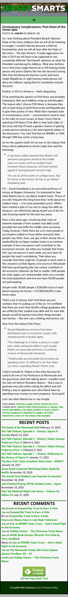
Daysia (5, 520)
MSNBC (39, 413)
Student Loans (24, 404)
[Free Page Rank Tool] (34, 578)
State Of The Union (25, 416)
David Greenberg (11, 410)
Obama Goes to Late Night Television (35, 520)
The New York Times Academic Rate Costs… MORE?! (32, 461)
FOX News (27, 410)
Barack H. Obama (48, 407)
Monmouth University (23, 413)
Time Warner (43, 416)
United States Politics (45, 404)
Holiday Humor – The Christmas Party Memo (36, 531)
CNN (61, 407)
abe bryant (7, 508)
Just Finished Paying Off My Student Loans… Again (31, 483)
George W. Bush (41, 410)
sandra (5, 557)
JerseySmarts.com (34, 8)
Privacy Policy (50, 587)
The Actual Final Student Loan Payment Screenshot (31, 476)
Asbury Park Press (27, 407)
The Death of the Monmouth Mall (20, 427)
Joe (3, 512)
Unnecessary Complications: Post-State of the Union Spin (34, 28)
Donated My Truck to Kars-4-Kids (38, 508)
